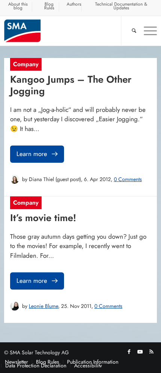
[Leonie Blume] (14, 306)
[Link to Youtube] (140, 351)
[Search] (130, 31)
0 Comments (128, 179)
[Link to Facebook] (128, 351)
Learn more (31, 153)
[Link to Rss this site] (151, 351)
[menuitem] (18, 7)
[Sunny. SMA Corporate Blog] (65, 31)
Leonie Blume (43, 306)
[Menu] (146, 31)
